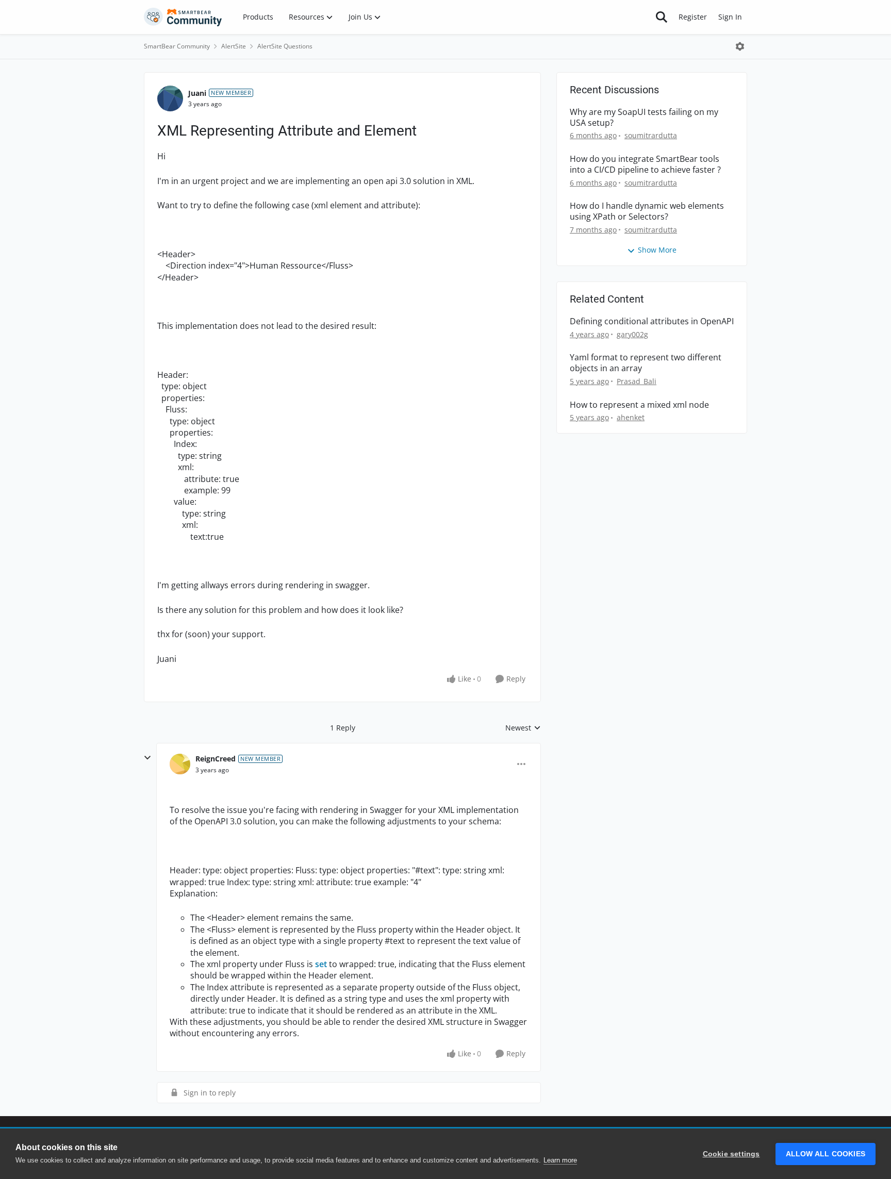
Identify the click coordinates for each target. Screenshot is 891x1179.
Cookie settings (731, 1154)
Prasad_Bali (636, 381)
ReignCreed (215, 758)
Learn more (560, 1160)
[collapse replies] (147, 758)
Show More (657, 250)
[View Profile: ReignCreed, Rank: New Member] (180, 764)
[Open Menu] (740, 46)
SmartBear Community (177, 46)
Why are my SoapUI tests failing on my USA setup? (644, 117)
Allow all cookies (825, 1154)
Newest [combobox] (523, 728)
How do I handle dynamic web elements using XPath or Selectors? (647, 211)
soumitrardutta (650, 135)
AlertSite (233, 46)
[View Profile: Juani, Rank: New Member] (170, 98)
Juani (197, 93)
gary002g (632, 334)
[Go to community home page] (183, 17)
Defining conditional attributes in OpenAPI (652, 321)
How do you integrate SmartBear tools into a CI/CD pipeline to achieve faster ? (645, 164)
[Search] (661, 17)
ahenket (631, 417)
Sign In (730, 17)
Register (693, 17)
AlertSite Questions (284, 46)
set (321, 964)
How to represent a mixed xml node (639, 405)
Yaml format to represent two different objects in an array (645, 363)
